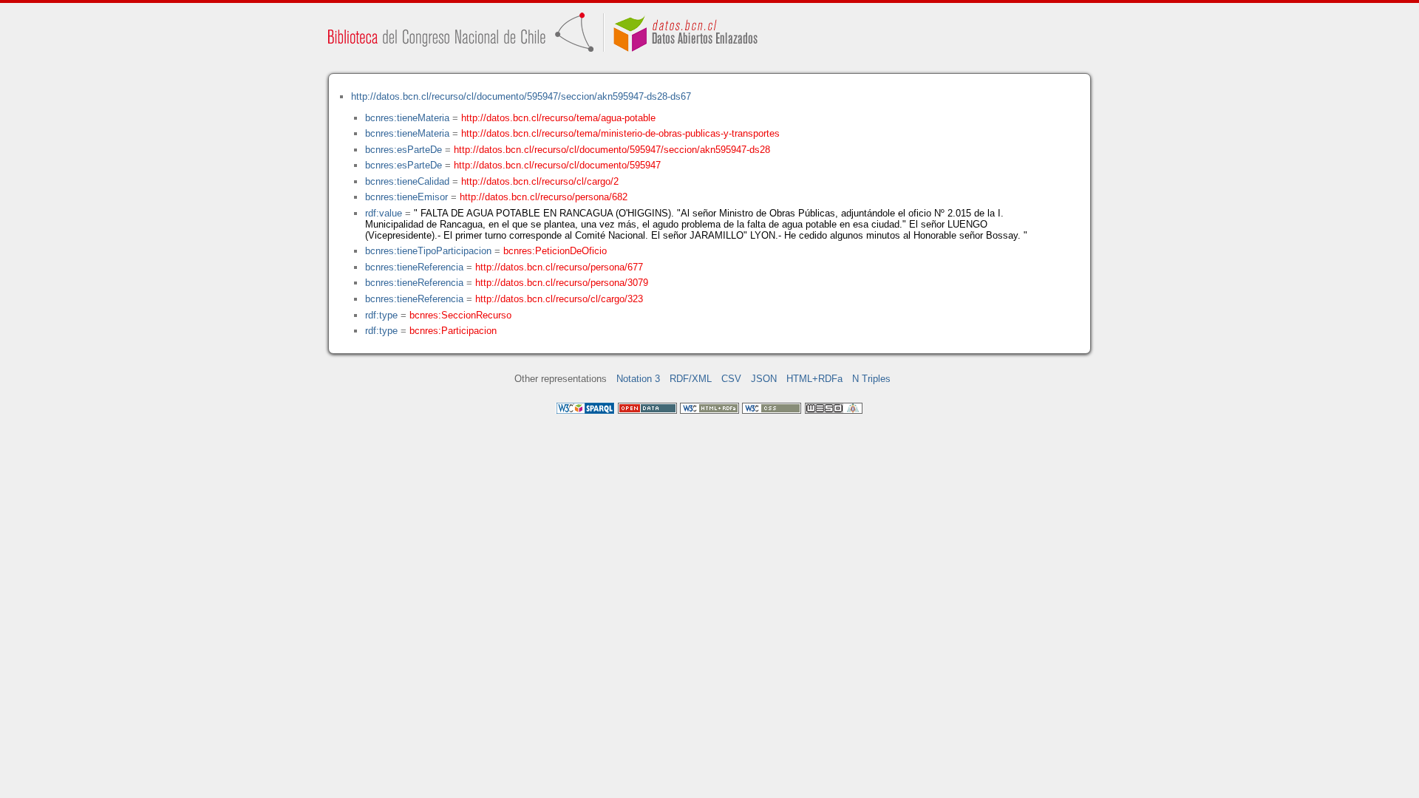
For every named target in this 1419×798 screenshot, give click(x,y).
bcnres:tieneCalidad (407, 181)
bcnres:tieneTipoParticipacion (428, 250)
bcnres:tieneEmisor (406, 196)
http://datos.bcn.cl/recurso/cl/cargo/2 (540, 181)
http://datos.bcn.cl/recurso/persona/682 (543, 196)
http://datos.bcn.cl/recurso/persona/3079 (561, 282)
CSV (731, 378)
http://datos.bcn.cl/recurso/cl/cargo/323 (559, 298)
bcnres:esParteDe (403, 149)
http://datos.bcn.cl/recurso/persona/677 (559, 267)
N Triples (871, 378)
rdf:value (383, 213)
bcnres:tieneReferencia (414, 267)
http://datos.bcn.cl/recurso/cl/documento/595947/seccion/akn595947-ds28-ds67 (521, 96)
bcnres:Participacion (453, 330)
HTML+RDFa (814, 378)
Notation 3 (638, 378)
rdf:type (381, 315)
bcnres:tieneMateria (407, 117)
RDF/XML (691, 378)
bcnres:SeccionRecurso (460, 315)
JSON (764, 378)
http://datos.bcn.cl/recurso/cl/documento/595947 (557, 165)
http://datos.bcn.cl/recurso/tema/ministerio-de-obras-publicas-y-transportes (620, 133)
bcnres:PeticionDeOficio (555, 250)
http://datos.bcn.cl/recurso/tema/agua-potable (558, 117)
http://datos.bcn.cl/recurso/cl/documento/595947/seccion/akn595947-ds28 (612, 149)
